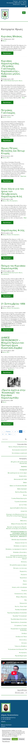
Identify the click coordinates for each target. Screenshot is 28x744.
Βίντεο (24, 2)
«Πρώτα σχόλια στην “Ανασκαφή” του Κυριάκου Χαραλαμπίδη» (13, 393)
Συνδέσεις (23, 4)
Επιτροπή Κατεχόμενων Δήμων (18, 565)
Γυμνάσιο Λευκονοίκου (21, 501)
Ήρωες (4, 40)
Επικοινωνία (16, 4)
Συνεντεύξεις (23, 640)
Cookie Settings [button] (6, 739)
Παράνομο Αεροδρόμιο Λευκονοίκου (17, 612)
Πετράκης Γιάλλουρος (8, 111)
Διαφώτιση (24, 511)
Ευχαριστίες (23, 571)
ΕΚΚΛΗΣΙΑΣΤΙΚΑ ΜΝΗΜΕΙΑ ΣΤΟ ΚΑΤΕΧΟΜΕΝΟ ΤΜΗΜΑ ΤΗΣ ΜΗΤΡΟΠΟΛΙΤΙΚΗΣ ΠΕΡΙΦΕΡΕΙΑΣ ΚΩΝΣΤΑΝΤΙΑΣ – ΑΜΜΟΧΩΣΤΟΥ (18, 534)
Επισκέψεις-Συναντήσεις (20, 552)
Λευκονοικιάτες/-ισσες (21, 593)
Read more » (7, 137)
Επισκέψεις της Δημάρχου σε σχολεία (16, 549)
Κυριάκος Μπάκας (11, 36)
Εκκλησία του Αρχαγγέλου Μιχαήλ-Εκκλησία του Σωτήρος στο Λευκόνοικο (16, 527)
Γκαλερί (15, 1)
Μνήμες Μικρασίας (21, 597)
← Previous (7, 431)
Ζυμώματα (24, 574)
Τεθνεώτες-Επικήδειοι (21, 646)
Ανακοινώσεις (23, 476)
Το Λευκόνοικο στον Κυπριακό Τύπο (17, 649)
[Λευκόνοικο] (14, 14)
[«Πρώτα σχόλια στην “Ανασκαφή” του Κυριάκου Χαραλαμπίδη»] (14, 382)
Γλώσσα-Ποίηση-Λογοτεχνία (10, 80)
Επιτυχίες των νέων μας (20, 568)
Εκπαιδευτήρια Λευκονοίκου (19, 539)
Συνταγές (24, 643)
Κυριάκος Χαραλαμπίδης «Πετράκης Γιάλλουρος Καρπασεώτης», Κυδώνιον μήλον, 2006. (10, 68)
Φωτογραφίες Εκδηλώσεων (14, 2)
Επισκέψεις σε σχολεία (20, 546)
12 (2, 434)
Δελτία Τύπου (22, 1)
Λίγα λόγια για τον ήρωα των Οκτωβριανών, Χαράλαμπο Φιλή (12, 192)
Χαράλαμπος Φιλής (13, 230)
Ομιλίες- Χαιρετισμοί (21, 606)
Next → (10, 434)
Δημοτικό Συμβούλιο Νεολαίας (18, 508)
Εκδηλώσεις (23, 520)
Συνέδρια (24, 633)
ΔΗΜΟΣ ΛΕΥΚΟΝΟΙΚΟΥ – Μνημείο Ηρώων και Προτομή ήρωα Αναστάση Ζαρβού (12, 342)
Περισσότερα (7, 53)
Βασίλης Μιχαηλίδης (21, 492)
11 (23, 431)
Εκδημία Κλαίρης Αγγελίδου (19, 524)
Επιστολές (24, 562)
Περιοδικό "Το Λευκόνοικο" (20, 616)
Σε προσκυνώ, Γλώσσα (21, 625)
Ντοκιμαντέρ (23, 603)
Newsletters (24, 466)
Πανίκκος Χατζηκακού (21, 609)
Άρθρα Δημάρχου (22, 489)
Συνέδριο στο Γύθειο (21, 636)
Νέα (8, 157)
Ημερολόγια (23, 577)
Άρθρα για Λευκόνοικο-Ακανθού (18, 485)
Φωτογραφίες (14, 200)
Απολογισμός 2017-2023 (20, 479)
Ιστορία (9, 117)
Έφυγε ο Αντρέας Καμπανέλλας (18, 446)
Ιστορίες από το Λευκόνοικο (19, 587)
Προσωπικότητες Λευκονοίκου (19, 622)
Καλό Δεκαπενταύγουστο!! (19, 450)
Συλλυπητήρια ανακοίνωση (19, 453)
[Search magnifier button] (26, 439)
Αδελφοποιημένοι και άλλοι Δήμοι (17, 473)
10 (20, 431)
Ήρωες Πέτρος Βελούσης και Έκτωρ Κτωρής (13, 150)
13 (6, 434)
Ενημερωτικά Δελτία (21, 542)
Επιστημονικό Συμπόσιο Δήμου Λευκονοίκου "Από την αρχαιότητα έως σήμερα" (16, 557)
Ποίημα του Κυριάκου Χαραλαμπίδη (13, 267)
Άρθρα (25, 482)
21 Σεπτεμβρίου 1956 (13, 303)
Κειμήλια (24, 590)
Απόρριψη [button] (21, 739)
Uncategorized (23, 469)
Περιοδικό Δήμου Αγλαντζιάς (19, 619)
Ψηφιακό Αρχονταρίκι (21, 655)
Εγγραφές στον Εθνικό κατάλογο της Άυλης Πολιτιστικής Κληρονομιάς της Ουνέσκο (16, 515)
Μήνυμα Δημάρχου (6, 725)
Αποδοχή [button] (15, 739)
